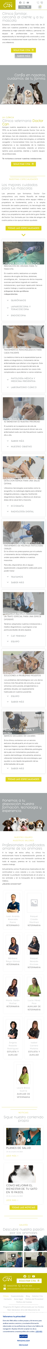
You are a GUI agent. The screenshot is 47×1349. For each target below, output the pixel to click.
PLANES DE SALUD (18, 1148)
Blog (28, 1296)
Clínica (6, 1296)
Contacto (8, 1299)
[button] (40, 7)
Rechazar (23, 1345)
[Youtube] (27, 2)
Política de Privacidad (34, 1299)
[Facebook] (20, 2)
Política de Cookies (24, 1302)
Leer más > (12, 1156)
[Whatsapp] (24, 2)
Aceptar (23, 1336)
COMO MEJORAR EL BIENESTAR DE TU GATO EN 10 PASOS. (21, 1189)
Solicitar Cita (37, 1296)
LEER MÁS (38, 1332)
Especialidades (17, 1296)
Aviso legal (18, 1299)
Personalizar (23, 1341)
